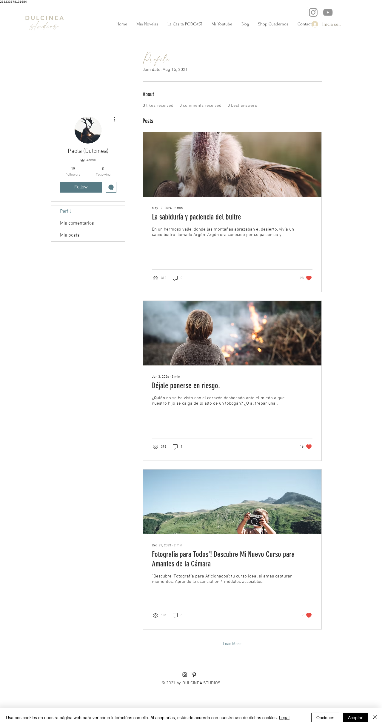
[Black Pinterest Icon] (194, 675)
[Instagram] (313, 12)
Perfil (65, 211)
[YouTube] (328, 12)
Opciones (325, 717)
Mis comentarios (77, 223)
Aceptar (355, 717)
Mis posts (70, 235)
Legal (284, 717)
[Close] (374, 717)
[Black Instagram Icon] (185, 675)
